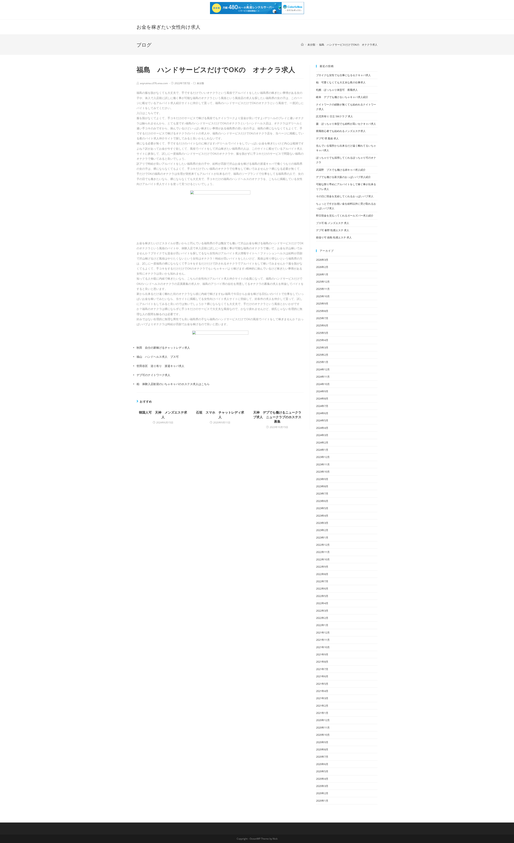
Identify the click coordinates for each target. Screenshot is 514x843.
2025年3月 (322, 347)
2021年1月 (322, 713)
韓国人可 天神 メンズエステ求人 (163, 414)
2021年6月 (322, 676)
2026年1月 (322, 274)
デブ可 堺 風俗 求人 (327, 138)
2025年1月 (322, 362)
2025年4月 (322, 340)
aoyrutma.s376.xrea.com (154, 83)
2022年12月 (323, 545)
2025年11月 (323, 289)
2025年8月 (322, 311)
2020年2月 (322, 793)
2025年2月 (322, 355)
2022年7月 (322, 581)
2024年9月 (322, 391)
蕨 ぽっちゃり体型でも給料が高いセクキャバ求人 (346, 124)
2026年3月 (322, 260)
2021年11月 (323, 640)
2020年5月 (322, 771)
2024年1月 (322, 450)
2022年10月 (323, 559)
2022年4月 (322, 603)
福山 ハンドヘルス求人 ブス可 (158, 357)
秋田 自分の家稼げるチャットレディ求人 (163, 347)
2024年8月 (322, 398)
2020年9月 (322, 742)
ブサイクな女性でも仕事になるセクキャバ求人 (343, 75)
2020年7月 (322, 756)
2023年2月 (322, 530)
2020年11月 (323, 727)
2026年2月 (322, 267)
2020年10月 (323, 735)
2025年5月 (322, 333)
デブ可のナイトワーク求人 (153, 375)
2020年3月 (322, 786)
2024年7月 (322, 406)
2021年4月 (322, 691)
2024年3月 (322, 435)
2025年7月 (322, 318)
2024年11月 (323, 376)
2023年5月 (322, 508)
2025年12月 (323, 281)
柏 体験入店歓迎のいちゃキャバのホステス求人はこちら (173, 384)
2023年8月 (322, 486)
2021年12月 (323, 632)
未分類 (200, 83)
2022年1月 (322, 625)
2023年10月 (323, 471)
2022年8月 (322, 574)
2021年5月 (322, 684)
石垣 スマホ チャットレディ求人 (220, 414)
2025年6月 (322, 325)
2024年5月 (322, 420)
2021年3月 (322, 698)
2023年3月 (322, 523)
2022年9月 (322, 566)
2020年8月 (322, 749)
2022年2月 (322, 618)
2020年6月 (322, 764)
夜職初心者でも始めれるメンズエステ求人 (341, 131)
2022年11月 (323, 552)
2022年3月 (322, 610)
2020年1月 (322, 800)
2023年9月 (322, 479)
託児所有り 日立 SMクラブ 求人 (334, 116)
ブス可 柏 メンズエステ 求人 (332, 223)
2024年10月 (323, 384)
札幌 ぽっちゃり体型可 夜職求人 (337, 90)
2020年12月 (323, 720)
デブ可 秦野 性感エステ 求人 (332, 230)
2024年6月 (322, 413)
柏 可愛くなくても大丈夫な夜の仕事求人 (341, 82)
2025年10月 (323, 296)
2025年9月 (322, 303)
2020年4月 (322, 779)
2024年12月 (323, 369)
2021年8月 (322, 661)
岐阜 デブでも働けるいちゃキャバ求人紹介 (342, 97)
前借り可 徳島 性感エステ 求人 (334, 237)
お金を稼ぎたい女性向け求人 (168, 27)
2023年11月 (323, 464)
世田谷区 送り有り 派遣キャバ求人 (160, 366)
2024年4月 (322, 428)
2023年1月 (322, 537)
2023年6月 (322, 501)
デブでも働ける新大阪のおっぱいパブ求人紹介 (343, 177)
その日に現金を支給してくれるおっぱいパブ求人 (344, 196)
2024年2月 (322, 442)
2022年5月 (322, 596)
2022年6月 (322, 588)
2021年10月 (323, 647)
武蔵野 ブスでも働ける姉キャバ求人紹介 (341, 170)
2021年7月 (322, 669)
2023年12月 (323, 457)
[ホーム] (302, 44)
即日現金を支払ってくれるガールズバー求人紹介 (344, 215)
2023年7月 (322, 493)
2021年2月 (322, 705)
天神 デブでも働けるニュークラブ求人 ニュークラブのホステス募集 (277, 417)
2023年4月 (322, 515)
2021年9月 (322, 654)
